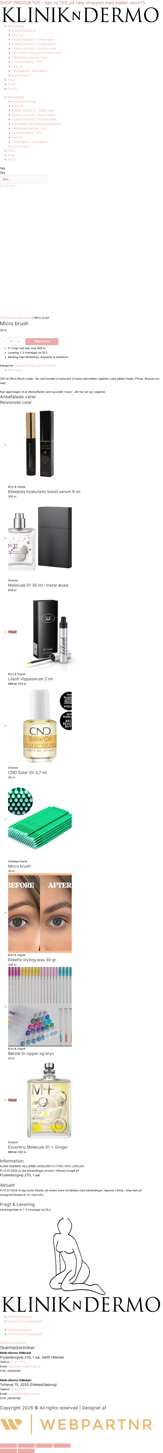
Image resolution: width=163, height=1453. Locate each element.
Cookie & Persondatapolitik (25, 1321)
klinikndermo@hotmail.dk (25, 1366)
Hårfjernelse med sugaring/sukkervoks (36, 52)
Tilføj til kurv (42, 341)
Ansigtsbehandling (24, 30)
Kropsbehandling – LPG (27, 61)
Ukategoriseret (21, 317)
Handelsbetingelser (20, 1316)
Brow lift (17, 35)
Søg (2, 168)
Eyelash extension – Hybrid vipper (34, 44)
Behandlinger (16, 26)
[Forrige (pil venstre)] (8, 1451)
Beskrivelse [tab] (15, 370)
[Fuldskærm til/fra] (26, 1445)
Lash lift (17, 66)
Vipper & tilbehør (46, 365)
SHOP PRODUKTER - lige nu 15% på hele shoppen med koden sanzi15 (72, 2)
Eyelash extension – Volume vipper (34, 48)
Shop (11, 79)
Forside (4, 317)
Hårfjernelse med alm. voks (29, 57)
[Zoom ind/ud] (8, 1445)
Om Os (12, 88)
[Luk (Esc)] (61, 1445)
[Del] (44, 1445)
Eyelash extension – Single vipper (33, 39)
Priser (11, 84)
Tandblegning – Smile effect (29, 70)
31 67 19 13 (19, 1362)
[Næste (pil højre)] (26, 1451)
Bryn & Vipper (21, 75)
